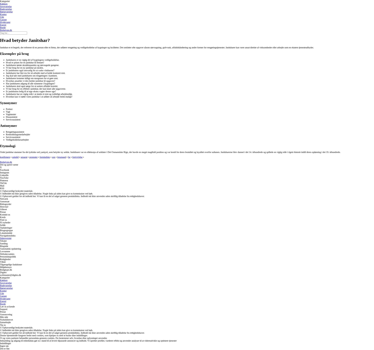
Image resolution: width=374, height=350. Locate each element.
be (69, 157)
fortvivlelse (77, 157)
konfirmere (5, 157)
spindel (15, 157)
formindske (45, 157)
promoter (33, 157)
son (53, 157)
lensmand (61, 157)
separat (24, 157)
